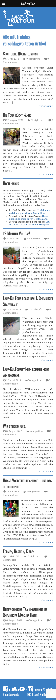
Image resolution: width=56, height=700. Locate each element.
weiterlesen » (46, 105)
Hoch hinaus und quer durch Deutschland (28, 217)
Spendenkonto (11, 694)
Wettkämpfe (33, 58)
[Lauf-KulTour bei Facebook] (6, 689)
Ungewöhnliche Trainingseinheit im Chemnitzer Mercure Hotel (25, 612)
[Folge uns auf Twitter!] (14, 689)
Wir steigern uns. (14, 426)
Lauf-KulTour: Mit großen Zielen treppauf (30, 223)
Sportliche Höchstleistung (20, 53)
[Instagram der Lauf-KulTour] (30, 689)
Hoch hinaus (11, 183)
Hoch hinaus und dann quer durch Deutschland (29, 211)
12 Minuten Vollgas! (16, 233)
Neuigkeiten (37, 120)
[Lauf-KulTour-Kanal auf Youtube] (22, 689)
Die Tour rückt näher (17, 115)
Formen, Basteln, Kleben (18, 551)
